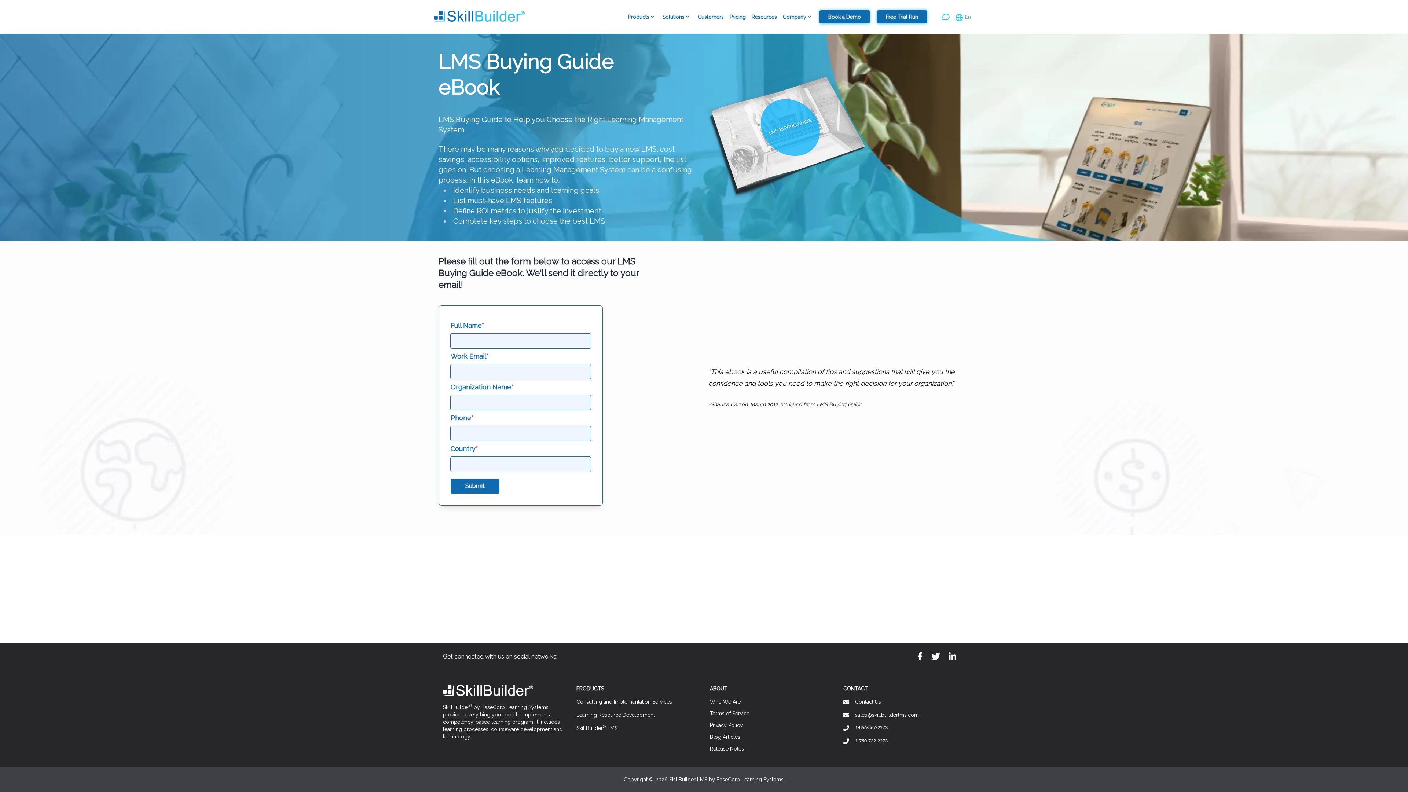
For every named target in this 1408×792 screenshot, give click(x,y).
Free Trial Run (902, 17)
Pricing (738, 17)
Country (464, 448)
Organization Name (482, 387)
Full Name (467, 325)
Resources (764, 17)
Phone (462, 418)
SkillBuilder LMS (596, 728)
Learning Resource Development (615, 715)
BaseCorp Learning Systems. (750, 779)
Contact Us (868, 702)
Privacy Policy (726, 725)
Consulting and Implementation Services (624, 702)
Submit (475, 486)
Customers (711, 17)
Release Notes (727, 749)
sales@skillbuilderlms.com (887, 715)
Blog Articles (725, 737)
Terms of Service (729, 713)
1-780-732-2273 (871, 741)
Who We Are (725, 702)
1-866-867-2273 (871, 728)
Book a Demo (844, 17)
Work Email (470, 356)
